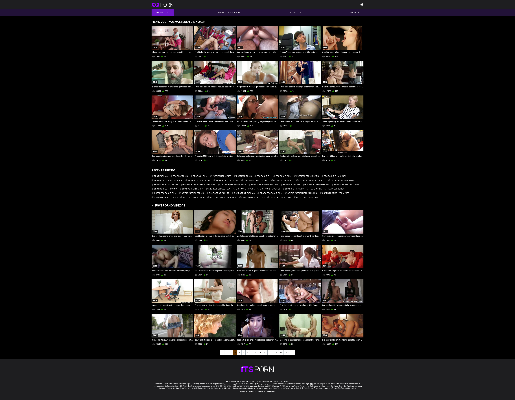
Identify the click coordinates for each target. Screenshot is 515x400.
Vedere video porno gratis (182, 384)
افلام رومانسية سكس (231, 384)
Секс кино (316, 386)
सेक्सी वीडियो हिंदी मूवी (222, 386)
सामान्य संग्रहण (244, 386)
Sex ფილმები (322, 384)
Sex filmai (335, 386)
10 (265, 352)
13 (281, 352)
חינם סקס (289, 388)
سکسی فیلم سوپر (266, 384)
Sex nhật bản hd (199, 384)
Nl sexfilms (159, 384)
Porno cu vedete (306, 386)
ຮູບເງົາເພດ (315, 388)
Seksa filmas (326, 386)
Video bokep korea (261, 388)
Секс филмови (356, 386)
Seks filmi (184, 388)
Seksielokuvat (341, 384)
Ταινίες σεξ (281, 388)
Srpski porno (239, 388)
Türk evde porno (279, 384)
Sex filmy (176, 388)
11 (270, 352)
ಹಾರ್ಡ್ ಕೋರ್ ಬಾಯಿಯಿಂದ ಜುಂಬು (204, 386)
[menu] (361, 4)
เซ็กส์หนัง (199, 388)
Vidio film (307, 388)
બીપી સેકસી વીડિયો (185, 386)
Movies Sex (351, 388)
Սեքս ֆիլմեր (311, 384)
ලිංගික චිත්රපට (341, 388)
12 (275, 352)
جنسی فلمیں (253, 386)
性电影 (282, 386)
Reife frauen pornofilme (215, 384)
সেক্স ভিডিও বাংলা (299, 384)
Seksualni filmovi (166, 388)
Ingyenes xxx (290, 384)
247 (287, 352)
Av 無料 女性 (298, 388)
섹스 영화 (191, 388)
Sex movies (168, 384)
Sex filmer (332, 384)
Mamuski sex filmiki (226, 388)
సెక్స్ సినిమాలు (234, 386)
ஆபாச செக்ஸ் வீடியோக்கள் (169, 386)
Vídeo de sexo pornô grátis (249, 384)
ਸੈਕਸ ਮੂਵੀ (270, 386)
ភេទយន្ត (277, 386)
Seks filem (207, 388)
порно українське (292, 386)
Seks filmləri (249, 388)
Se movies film (344, 386)
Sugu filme (273, 388)
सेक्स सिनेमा (332, 388)
